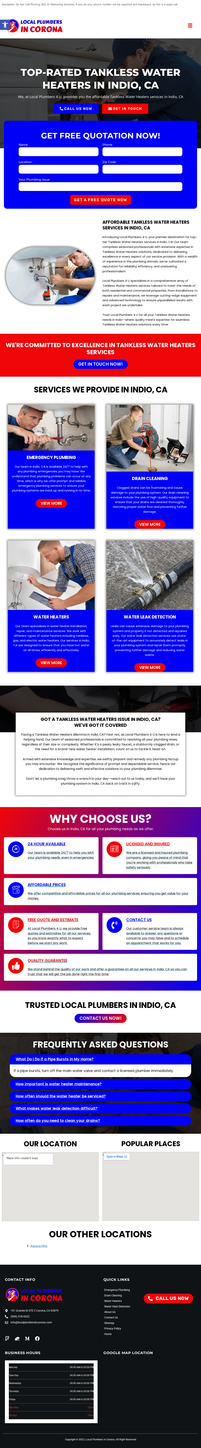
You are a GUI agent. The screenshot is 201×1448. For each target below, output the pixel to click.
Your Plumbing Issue (35, 179)
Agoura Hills (38, 1246)
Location (26, 162)
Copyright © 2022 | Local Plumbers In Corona (89, 1439)
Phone (108, 144)
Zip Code (110, 162)
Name (24, 144)
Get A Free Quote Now (100, 199)
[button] (5, 25)
